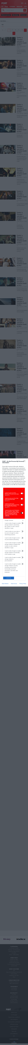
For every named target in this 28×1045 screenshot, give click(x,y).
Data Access (14, 583)
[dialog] (14, 522)
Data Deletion (5, 583)
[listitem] (14, 490)
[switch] (22, 493)
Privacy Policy (22, 583)
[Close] (24, 461)
